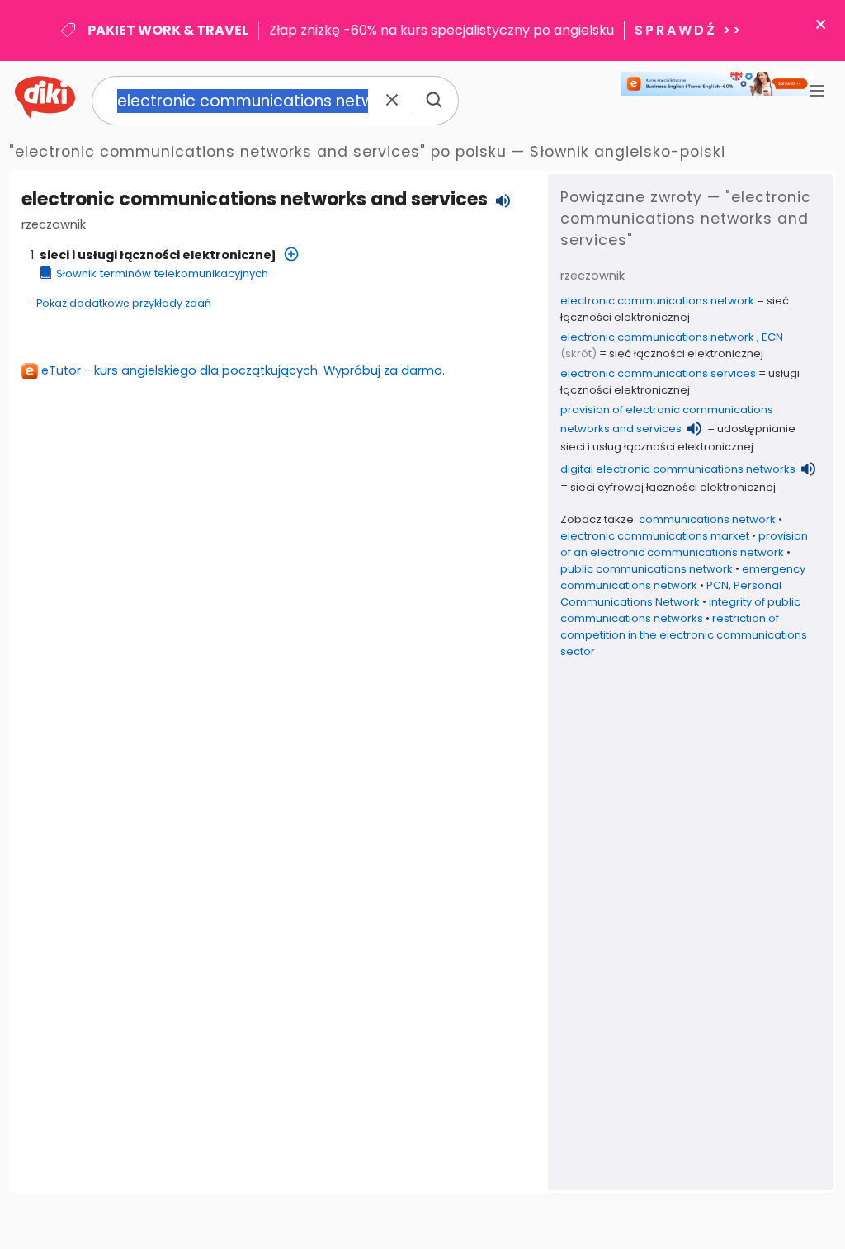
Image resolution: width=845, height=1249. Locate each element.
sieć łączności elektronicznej (674, 309)
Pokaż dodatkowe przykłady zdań (123, 303)
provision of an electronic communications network (684, 544)
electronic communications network (657, 301)
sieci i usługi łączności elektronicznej (158, 255)
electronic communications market (654, 536)
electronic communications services (658, 373)
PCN (717, 585)
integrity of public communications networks (680, 610)
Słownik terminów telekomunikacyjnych (162, 273)
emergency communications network (682, 577)
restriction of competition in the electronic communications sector (683, 634)
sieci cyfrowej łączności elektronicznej (673, 487)
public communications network (646, 569)
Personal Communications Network (670, 593)
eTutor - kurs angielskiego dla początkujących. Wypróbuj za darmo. (243, 370)
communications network (707, 519)
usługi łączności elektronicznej (680, 381)
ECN (772, 337)
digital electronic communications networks (677, 469)
